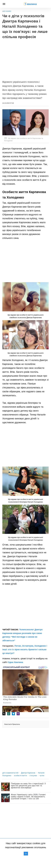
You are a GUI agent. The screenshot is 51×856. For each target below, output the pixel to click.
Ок (26, 853)
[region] (25, 58)
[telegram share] (13, 713)
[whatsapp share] (8, 713)
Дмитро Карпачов (28, 773)
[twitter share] (3, 713)
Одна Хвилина (15, 662)
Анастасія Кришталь (12, 724)
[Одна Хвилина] (30, 4)
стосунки (33, 775)
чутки (42, 775)
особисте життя (20, 775)
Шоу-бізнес (6, 11)
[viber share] (18, 713)
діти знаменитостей (10, 773)
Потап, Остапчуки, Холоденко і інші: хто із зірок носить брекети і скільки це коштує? (24, 649)
